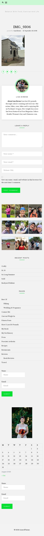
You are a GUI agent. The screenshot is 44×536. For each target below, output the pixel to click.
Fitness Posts (6, 320)
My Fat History (7, 333)
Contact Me (6, 312)
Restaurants (6, 350)
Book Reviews (9, 358)
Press (4, 337)
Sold (3, 279)
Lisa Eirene (17, 31)
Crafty (4, 266)
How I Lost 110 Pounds (10, 325)
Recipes (4, 346)
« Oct (3, 476)
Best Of (4, 299)
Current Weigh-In (8, 316)
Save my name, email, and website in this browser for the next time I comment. (22, 181)
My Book (5, 329)
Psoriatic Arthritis (8, 341)
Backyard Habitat (8, 283)
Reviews (5, 354)
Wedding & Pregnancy (12, 308)
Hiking (6, 304)
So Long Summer (8, 275)
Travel (4, 362)
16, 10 (4, 270)
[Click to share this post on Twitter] (7, 71)
